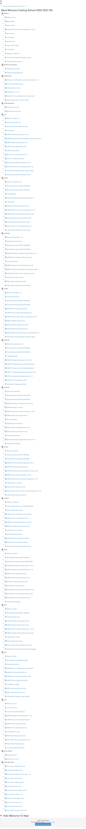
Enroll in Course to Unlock (43, 824)
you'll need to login (50, 822)
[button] (1, 1)
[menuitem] (1, 4)
